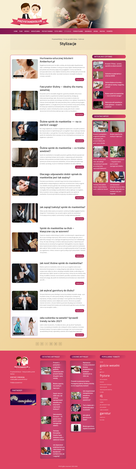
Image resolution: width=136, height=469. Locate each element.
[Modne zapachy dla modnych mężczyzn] (117, 126)
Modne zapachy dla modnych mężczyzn (116, 135)
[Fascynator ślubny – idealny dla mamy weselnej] (25, 100)
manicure (102, 417)
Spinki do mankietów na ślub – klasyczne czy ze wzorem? (57, 229)
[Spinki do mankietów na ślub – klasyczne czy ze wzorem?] (25, 242)
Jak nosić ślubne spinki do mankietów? (61, 263)
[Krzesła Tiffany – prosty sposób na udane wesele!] (98, 65)
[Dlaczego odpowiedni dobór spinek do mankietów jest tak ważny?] (25, 186)
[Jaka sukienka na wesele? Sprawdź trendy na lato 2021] (25, 326)
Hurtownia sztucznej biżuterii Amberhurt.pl (56, 59)
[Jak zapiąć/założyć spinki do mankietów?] (25, 213)
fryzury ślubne (103, 399)
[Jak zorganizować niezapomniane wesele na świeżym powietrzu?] (76, 395)
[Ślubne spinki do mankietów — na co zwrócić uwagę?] (25, 131)
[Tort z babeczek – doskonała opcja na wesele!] (76, 408)
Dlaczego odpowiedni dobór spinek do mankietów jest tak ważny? (61, 175)
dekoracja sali (103, 387)
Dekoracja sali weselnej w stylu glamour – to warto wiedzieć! (113, 104)
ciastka (101, 402)
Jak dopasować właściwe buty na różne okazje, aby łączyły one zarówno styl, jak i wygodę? (117, 189)
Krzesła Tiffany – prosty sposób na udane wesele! (113, 65)
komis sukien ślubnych (106, 384)
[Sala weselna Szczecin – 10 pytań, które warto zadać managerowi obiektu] (117, 151)
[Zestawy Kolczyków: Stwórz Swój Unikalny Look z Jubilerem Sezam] (100, 177)
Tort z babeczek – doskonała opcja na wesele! (89, 407)
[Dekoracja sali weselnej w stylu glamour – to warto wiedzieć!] (98, 105)
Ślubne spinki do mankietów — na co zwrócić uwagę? (60, 123)
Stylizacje (18, 76)
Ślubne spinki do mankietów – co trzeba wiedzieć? (62, 149)
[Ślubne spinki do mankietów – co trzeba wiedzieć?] (25, 157)
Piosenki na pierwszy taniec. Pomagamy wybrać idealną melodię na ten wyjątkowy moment (82, 383)
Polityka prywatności (16, 382)
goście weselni (109, 365)
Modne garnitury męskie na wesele (89, 427)
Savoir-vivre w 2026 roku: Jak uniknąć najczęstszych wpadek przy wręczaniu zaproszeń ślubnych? (100, 163)
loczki (101, 362)
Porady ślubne (19, 138)
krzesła (102, 392)
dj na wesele (103, 407)
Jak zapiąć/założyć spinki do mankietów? (62, 207)
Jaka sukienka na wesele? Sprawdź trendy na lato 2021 (59, 319)
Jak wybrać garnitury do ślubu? (57, 290)
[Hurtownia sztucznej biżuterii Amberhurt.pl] (25, 69)
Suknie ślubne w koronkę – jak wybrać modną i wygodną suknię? (114, 84)
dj (101, 396)
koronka (102, 420)
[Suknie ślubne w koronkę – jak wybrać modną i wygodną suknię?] (98, 85)
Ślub (16, 108)
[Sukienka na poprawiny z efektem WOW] (98, 75)
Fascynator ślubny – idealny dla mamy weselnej (61, 88)
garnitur (105, 413)
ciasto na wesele (104, 410)
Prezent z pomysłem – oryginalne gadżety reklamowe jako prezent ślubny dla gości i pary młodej (100, 138)
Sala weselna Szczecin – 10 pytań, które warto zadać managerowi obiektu (117, 162)
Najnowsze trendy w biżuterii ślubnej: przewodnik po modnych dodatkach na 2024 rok (89, 369)
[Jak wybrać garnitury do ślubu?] (25, 300)
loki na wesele (103, 379)
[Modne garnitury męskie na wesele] (76, 427)
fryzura (105, 375)
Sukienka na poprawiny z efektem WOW (113, 75)
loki (101, 369)
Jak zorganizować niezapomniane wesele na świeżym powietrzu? (89, 395)
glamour (102, 372)
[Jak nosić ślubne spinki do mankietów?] (25, 273)
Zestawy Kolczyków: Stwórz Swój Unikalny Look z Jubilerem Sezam (100, 187)
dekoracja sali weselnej (106, 389)
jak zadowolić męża (105, 404)
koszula (102, 382)
